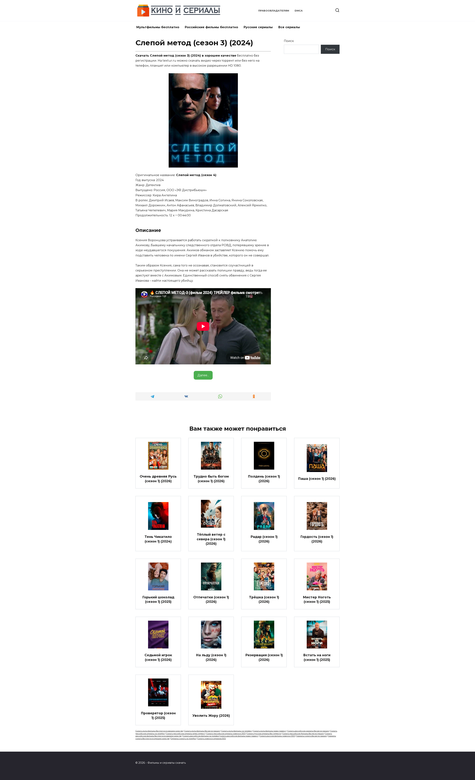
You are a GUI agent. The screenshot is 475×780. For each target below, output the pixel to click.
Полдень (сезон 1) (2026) (264, 478)
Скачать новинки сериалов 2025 (211, 739)
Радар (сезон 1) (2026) (264, 539)
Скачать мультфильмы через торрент (269, 731)
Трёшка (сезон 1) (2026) (264, 599)
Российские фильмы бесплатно (211, 27)
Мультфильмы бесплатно (157, 27)
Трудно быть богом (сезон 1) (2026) (211, 478)
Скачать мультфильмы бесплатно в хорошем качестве (159, 731)
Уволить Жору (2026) (211, 715)
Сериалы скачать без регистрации (311, 736)
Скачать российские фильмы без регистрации (303, 734)
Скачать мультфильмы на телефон (236, 731)
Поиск (289, 41)
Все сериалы (289, 27)
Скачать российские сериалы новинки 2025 (225, 734)
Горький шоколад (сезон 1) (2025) (158, 599)
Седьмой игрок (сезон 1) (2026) (158, 657)
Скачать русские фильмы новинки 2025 (277, 736)
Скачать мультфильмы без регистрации (202, 731)
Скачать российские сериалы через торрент (185, 734)
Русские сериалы (258, 27)
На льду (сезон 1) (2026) (211, 657)
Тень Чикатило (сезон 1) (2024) (158, 539)
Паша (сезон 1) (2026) (317, 479)
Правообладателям (273, 10)
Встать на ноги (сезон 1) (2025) (316, 657)
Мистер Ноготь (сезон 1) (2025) (317, 599)
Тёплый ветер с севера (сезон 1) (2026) (211, 538)
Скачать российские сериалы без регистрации (308, 731)
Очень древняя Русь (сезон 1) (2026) (158, 478)
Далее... (203, 375)
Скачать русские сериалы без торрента (264, 734)
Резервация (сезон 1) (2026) (264, 657)
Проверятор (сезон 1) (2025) (158, 715)
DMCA (299, 10)
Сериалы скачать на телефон (183, 739)
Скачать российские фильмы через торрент (239, 736)
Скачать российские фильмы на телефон (201, 736)
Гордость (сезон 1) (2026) (316, 539)
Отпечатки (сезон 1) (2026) (211, 599)
